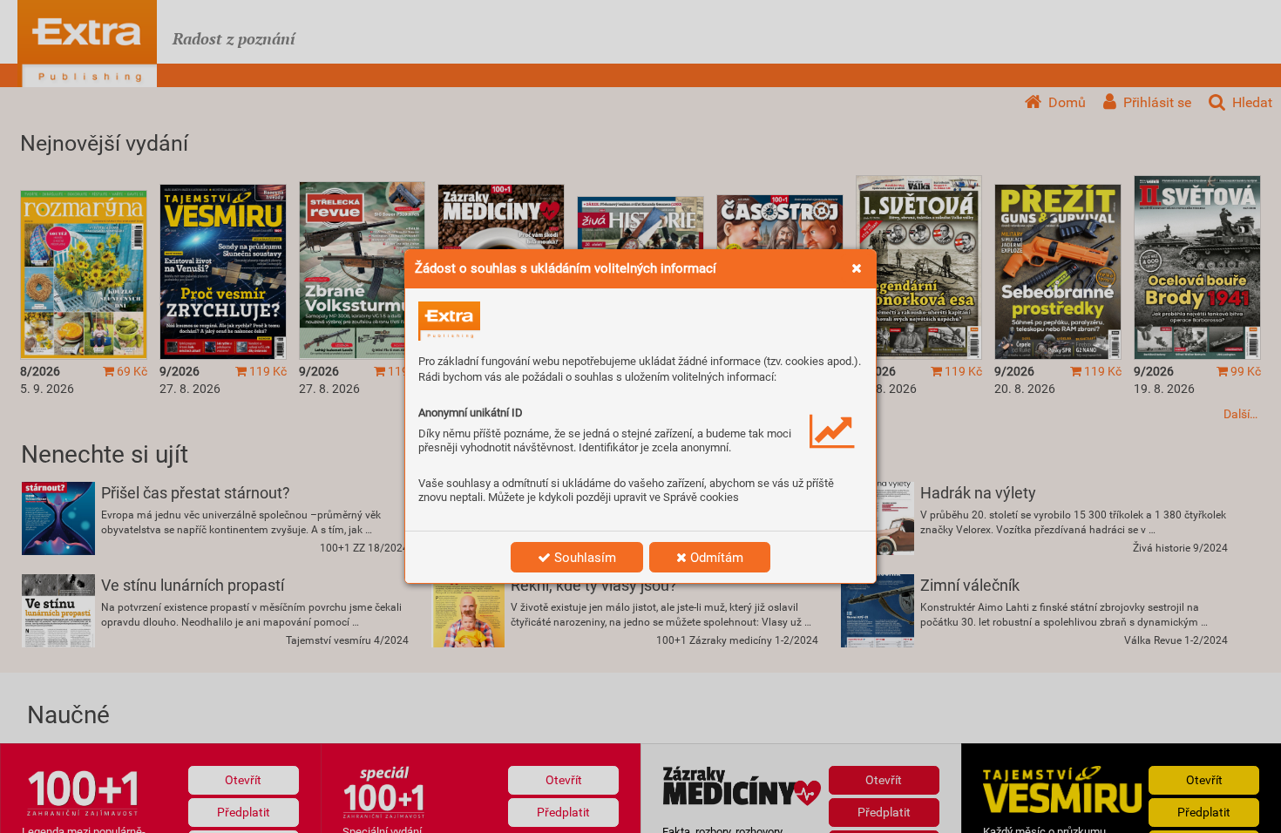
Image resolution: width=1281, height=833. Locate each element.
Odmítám (715, 557)
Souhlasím (583, 557)
